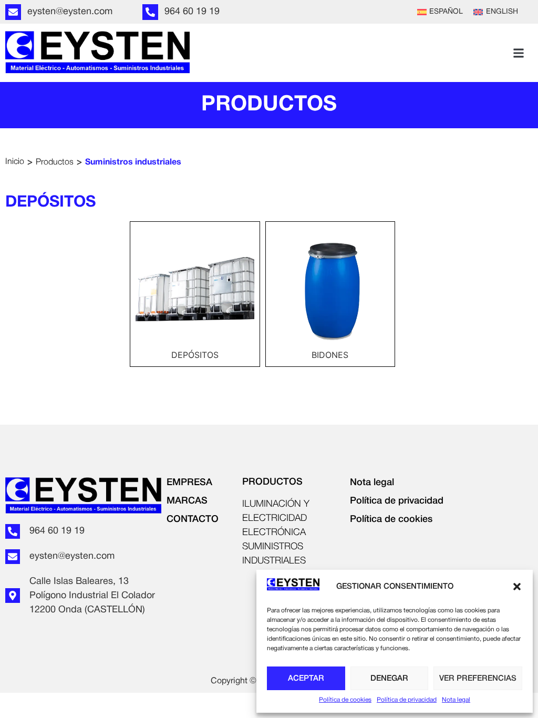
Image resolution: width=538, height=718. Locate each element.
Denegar (389, 678)
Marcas (187, 501)
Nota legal (456, 700)
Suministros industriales (133, 162)
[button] (517, 586)
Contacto (193, 519)
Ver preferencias (477, 678)
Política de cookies (345, 700)
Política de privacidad (407, 700)
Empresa (189, 482)
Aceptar (306, 678)
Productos (55, 162)
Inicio (14, 162)
